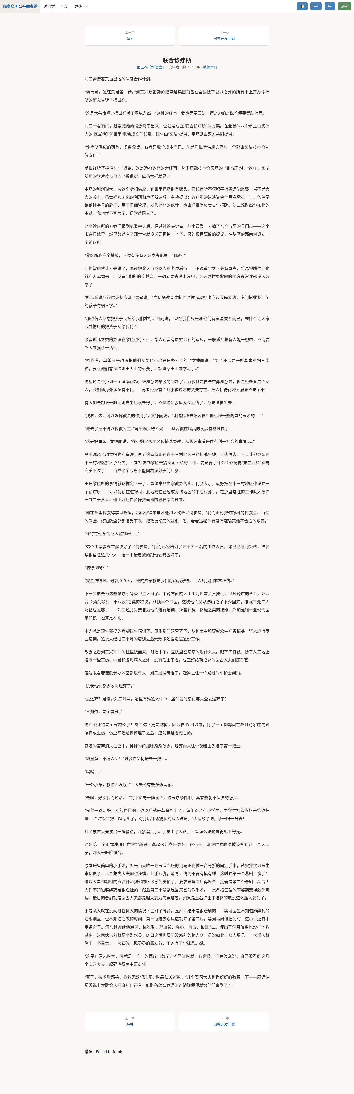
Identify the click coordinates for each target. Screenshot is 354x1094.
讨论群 (49, 6)
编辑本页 (210, 67)
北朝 (64, 6)
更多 (78, 6)
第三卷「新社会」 (151, 67)
